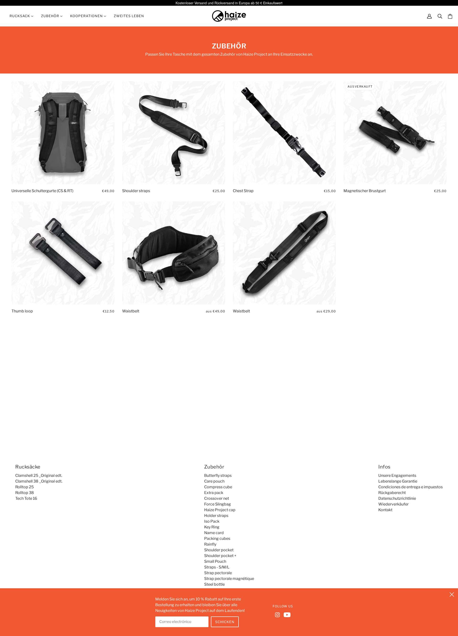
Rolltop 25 (24, 487)
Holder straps (216, 515)
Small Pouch (215, 561)
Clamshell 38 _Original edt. (38, 481)
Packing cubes (217, 538)
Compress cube (218, 487)
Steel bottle (214, 584)
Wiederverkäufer (393, 504)
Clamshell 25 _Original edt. (38, 475)
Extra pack (213, 492)
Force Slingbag (217, 504)
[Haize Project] (229, 16)
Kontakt (385, 510)
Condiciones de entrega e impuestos (410, 487)
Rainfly (210, 544)
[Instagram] (278, 614)
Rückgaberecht (392, 492)
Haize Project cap (219, 510)
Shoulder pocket (219, 550)
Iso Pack (211, 521)
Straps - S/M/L (216, 567)
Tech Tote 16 (26, 498)
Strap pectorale (218, 573)
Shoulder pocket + (220, 555)
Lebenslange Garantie (397, 481)
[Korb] (450, 16)
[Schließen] (451, 593)
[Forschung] (440, 16)
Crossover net (216, 498)
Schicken (224, 622)
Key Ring (211, 527)
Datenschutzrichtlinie (397, 498)
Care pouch (214, 481)
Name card (214, 533)
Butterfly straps (218, 475)
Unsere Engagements (397, 475)
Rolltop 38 (24, 492)
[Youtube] (286, 614)
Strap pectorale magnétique (229, 578)
